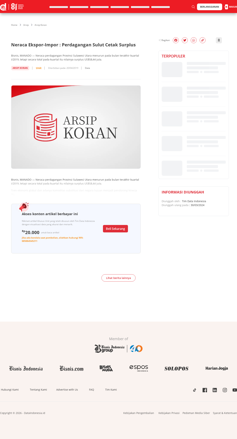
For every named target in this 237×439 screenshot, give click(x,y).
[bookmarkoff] (219, 40)
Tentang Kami (38, 389)
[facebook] (176, 40)
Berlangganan (209, 6)
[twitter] (185, 40)
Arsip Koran (41, 25)
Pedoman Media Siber (196, 413)
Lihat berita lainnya (118, 278)
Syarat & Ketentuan (225, 413)
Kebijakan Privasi (169, 413)
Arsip (26, 25)
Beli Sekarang (115, 229)
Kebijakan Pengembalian (138, 413)
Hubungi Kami (10, 389)
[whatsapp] (194, 40)
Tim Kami (111, 389)
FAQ (91, 389)
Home (14, 25)
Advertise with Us (67, 389)
